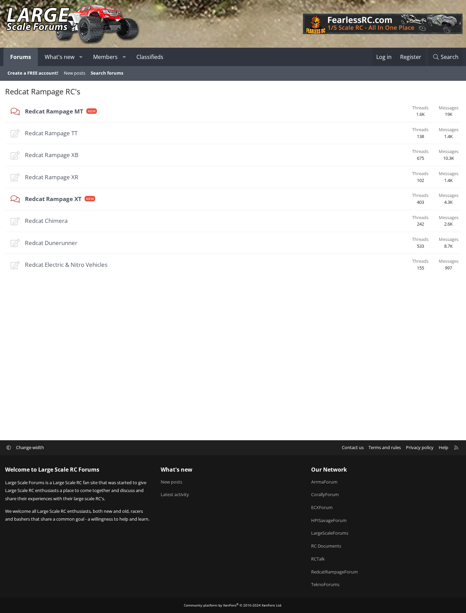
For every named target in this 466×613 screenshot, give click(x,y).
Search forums (107, 73)
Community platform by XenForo (233, 605)
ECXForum (322, 507)
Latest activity (175, 494)
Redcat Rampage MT (54, 111)
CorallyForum (325, 494)
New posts (74, 73)
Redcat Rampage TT (51, 133)
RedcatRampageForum (334, 572)
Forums (20, 57)
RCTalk (318, 559)
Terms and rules (384, 447)
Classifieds (149, 57)
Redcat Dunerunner (51, 243)
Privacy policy (420, 447)
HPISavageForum (329, 520)
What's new (59, 57)
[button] (81, 57)
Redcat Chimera (46, 221)
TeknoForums (325, 584)
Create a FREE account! (33, 73)
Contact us (353, 447)
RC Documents (326, 546)
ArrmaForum (324, 482)
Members (105, 57)
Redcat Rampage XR (51, 177)
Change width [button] (30, 447)
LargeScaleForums (329, 533)
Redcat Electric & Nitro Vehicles (66, 265)
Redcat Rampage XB (51, 155)
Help (443, 447)
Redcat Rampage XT (53, 199)
